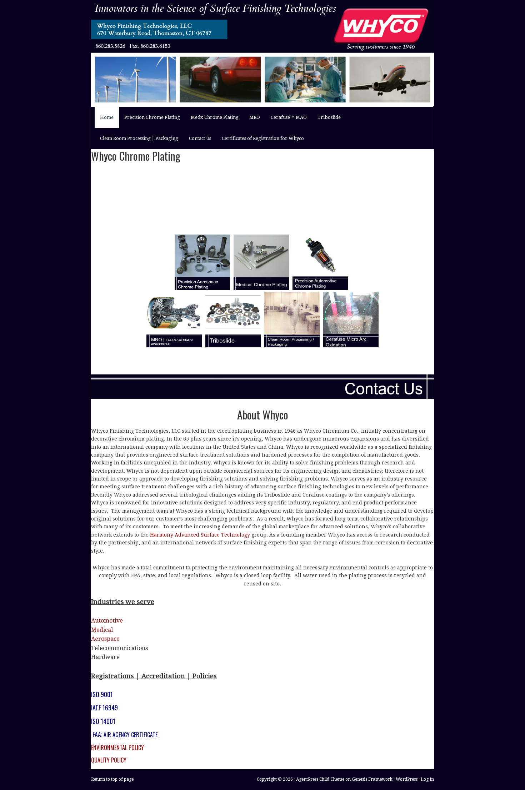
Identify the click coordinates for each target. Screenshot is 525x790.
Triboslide (329, 117)
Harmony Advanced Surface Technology (200, 535)
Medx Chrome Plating (215, 117)
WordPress (407, 779)
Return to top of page (112, 779)
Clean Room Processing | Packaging (139, 138)
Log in (427, 779)
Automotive (107, 620)
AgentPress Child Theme (320, 779)
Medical (102, 630)
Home (104, 121)
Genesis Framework (372, 779)
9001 (107, 694)
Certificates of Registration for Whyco (263, 138)
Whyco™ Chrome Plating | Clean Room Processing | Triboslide (255, 22)
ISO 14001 (103, 721)
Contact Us (200, 138)
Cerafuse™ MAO (286, 121)
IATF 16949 (104, 707)
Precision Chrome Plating (152, 117)
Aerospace (105, 638)
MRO (254, 117)
